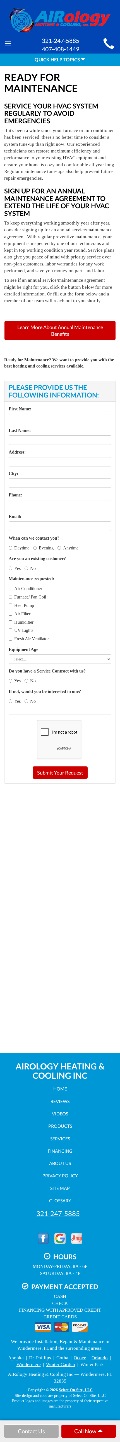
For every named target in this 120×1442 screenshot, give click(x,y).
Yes (17, 568)
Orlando (100, 1357)
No (33, 568)
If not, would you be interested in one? (45, 691)
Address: (17, 452)
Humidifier (23, 622)
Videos (60, 1113)
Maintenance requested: (31, 578)
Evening (46, 548)
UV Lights (23, 630)
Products (60, 1126)
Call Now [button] (85, 1431)
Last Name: (20, 430)
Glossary (60, 1200)
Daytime (21, 548)
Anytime (70, 548)
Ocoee (80, 1357)
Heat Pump (24, 605)
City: (13, 473)
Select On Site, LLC (76, 1390)
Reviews (60, 1101)
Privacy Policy (60, 1175)
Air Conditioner (28, 588)
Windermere (28, 1364)
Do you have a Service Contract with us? (47, 671)
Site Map (60, 1188)
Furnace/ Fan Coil (30, 597)
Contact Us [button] (31, 1431)
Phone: (15, 495)
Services (60, 1138)
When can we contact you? (34, 538)
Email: (15, 516)
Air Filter (22, 613)
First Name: (20, 408)
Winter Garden (60, 1364)
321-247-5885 (58, 1213)
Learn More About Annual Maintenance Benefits (60, 330)
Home (60, 1088)
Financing (60, 1151)
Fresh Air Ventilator (31, 638)
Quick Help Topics (58, 60)
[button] (60, 772)
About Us (60, 1163)
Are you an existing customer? (37, 558)
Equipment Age (23, 649)
